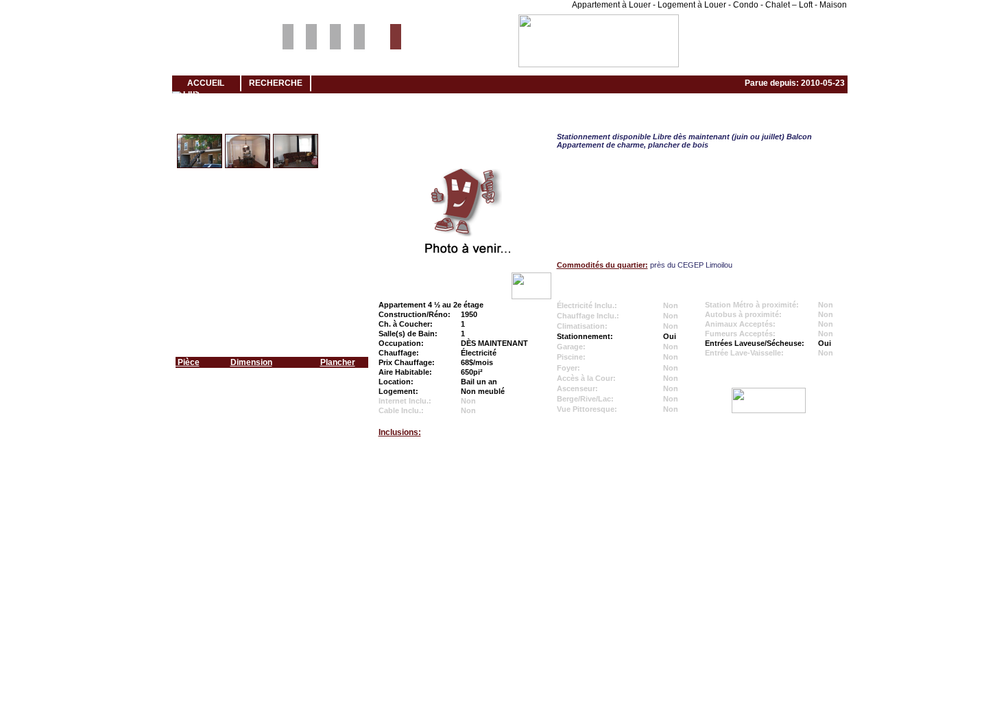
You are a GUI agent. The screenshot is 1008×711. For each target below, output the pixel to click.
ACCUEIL (205, 83)
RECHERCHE (275, 83)
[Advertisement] (504, 502)
